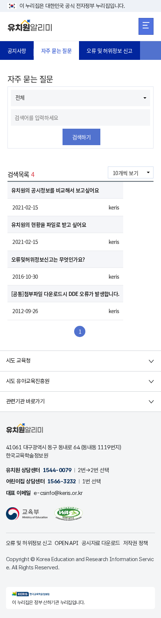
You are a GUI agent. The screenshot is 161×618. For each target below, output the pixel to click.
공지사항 (16, 50)
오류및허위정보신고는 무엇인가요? (48, 259)
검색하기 (81, 137)
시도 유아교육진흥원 (27, 381)
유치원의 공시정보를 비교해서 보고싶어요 (55, 190)
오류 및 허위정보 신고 (109, 50)
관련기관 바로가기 (25, 401)
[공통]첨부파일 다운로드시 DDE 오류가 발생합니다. (65, 293)
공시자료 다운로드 (101, 543)
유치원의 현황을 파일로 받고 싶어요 (48, 224)
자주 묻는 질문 (56, 50)
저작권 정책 (135, 543)
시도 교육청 (18, 360)
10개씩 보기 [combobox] (125, 173)
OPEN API (67, 543)
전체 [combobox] (20, 97)
